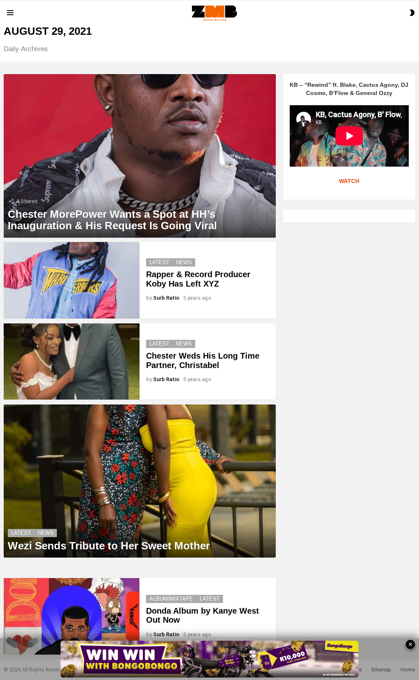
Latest (159, 262)
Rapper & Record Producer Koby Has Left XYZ (198, 279)
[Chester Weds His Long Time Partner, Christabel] (72, 361)
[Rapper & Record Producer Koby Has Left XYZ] (72, 280)
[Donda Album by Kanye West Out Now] (72, 616)
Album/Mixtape (171, 599)
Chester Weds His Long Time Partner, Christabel (202, 360)
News (184, 262)
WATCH (349, 181)
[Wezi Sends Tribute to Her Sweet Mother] (140, 481)
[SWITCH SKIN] (412, 12)
